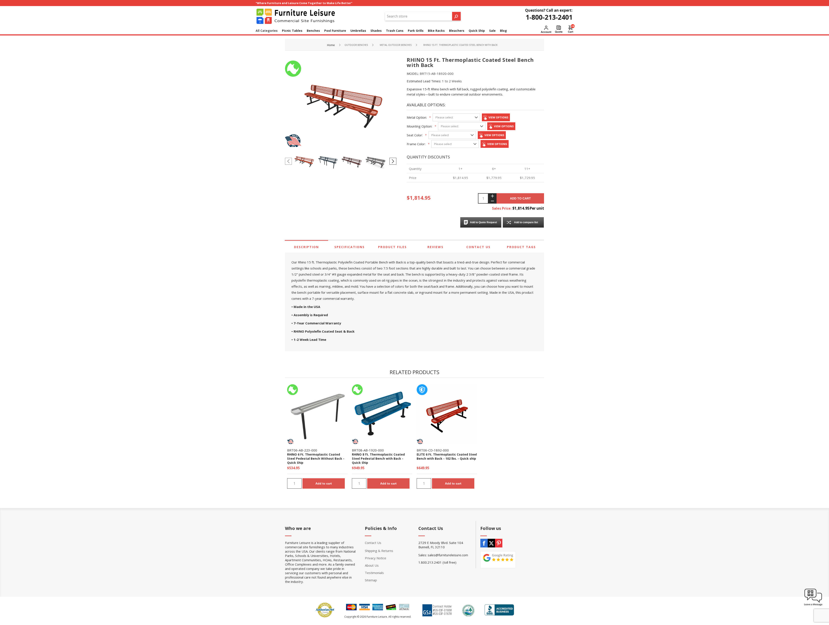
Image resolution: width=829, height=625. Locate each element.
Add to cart (520, 198)
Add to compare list (526, 222)
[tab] (306, 247)
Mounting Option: (419, 126)
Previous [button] (288, 161)
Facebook (484, 543)
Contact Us (478, 247)
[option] (305, 161)
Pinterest (498, 543)
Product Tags (521, 247)
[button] (813, 605)
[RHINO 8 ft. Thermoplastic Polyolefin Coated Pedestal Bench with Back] (382, 414)
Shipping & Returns (379, 550)
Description (306, 247)
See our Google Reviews (498, 560)
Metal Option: (417, 117)
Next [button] (392, 161)
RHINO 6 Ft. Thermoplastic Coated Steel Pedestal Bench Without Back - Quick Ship (315, 458)
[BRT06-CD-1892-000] (447, 414)
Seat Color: (415, 135)
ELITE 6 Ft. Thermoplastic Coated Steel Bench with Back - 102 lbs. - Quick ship (447, 456)
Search (456, 16)
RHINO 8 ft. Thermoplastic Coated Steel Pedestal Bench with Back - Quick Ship (378, 458)
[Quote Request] (559, 29)
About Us (372, 565)
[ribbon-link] (292, 389)
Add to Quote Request (483, 222)
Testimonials (374, 573)
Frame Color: (416, 144)
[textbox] (418, 16)
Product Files (392, 247)
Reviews (435, 247)
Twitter (491, 543)
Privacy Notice (375, 558)
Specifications (349, 247)
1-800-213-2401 (549, 17)
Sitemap (371, 580)
